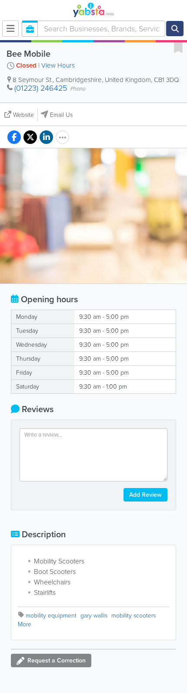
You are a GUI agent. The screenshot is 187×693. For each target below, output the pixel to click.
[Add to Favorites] (178, 47)
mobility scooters (133, 615)
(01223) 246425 (40, 88)
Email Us (61, 114)
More (24, 624)
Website (23, 114)
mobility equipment (51, 615)
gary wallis (93, 615)
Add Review (145, 494)
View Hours (58, 65)
